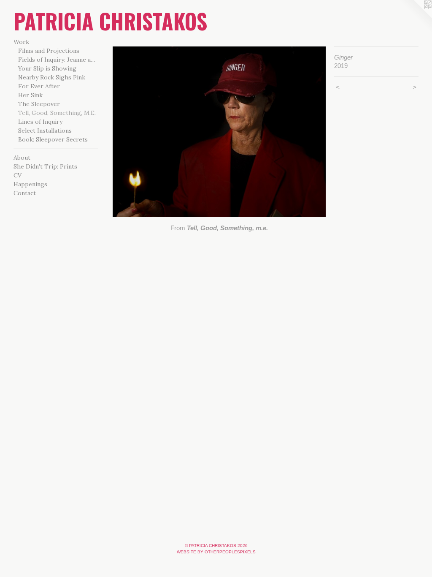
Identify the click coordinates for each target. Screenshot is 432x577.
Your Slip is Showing (47, 68)
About (22, 157)
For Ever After (39, 86)
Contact (25, 193)
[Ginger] (219, 131)
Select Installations (45, 130)
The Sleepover (39, 104)
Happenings (30, 184)
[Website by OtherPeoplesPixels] (415, 17)
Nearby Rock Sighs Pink (51, 77)
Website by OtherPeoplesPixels (216, 552)
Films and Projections (48, 50)
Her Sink (30, 95)
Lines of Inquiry (40, 121)
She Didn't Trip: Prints (45, 166)
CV (18, 175)
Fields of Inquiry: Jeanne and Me (58, 59)
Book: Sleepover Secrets (53, 139)
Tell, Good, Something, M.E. (57, 113)
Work (21, 42)
